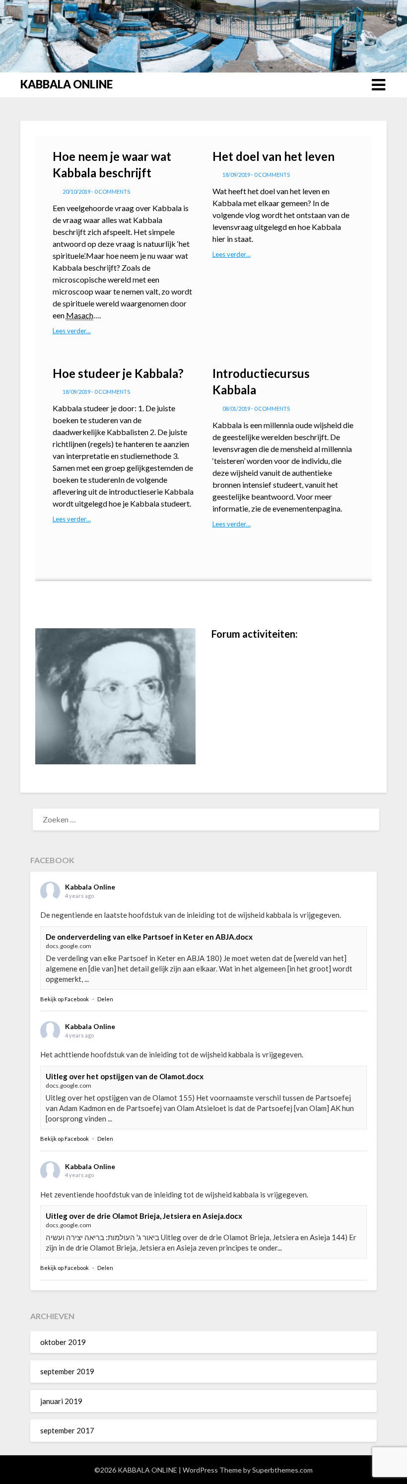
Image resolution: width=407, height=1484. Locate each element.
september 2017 (67, 1430)
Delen (105, 999)
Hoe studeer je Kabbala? (118, 373)
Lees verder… (72, 331)
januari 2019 (61, 1401)
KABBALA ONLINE (66, 84)
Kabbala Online (90, 887)
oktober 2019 (63, 1341)
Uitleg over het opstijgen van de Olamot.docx (125, 1076)
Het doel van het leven (273, 156)
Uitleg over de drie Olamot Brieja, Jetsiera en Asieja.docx (144, 1215)
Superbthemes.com (282, 1470)
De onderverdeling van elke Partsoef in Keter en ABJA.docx (149, 936)
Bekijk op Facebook (64, 999)
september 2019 (67, 1371)
